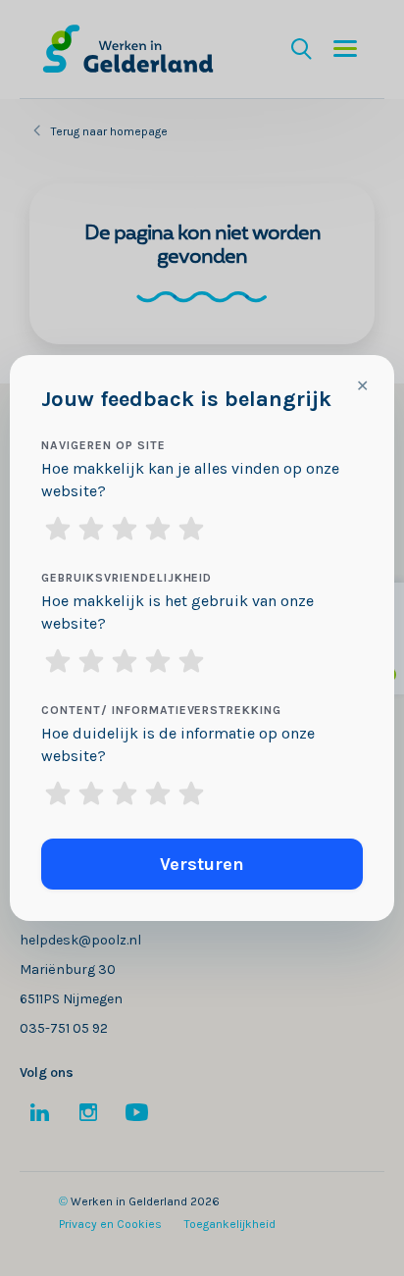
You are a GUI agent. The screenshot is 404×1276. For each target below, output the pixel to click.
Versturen (202, 864)
